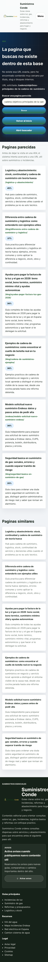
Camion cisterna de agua (17, 932)
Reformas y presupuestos (17, 907)
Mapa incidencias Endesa (17, 925)
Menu (41, 16)
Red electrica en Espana (17, 929)
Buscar (24, 110)
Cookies (9, 951)
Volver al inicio (24, 120)
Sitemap (9, 954)
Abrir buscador (24, 130)
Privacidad (10, 947)
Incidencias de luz (14, 899)
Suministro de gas (14, 903)
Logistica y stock (13, 910)
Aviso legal (10, 944)
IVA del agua (11, 922)
